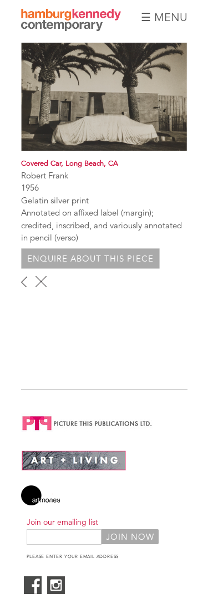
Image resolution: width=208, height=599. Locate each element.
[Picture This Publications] (87, 432)
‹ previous (24, 281)
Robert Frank (44, 175)
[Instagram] (56, 591)
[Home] (71, 28)
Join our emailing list (62, 522)
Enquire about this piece (90, 258)
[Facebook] (33, 591)
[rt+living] (73, 468)
